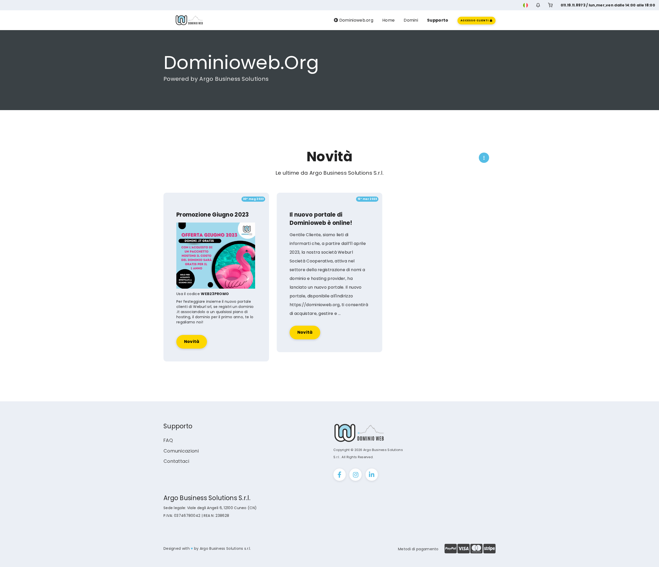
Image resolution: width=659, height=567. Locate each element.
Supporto (437, 20)
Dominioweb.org (355, 20)
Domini (411, 20)
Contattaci (176, 461)
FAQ (168, 440)
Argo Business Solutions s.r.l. (225, 548)
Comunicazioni (181, 451)
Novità (191, 341)
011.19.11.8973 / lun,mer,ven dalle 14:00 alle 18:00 (608, 5)
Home (388, 20)
